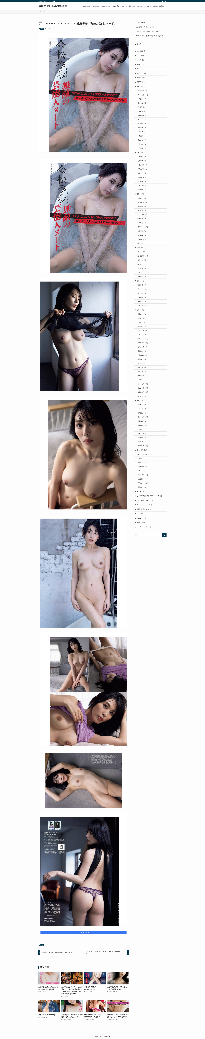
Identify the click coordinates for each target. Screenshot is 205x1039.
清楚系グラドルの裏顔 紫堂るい (147, 31)
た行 (140, 247)
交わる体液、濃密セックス (147, 500)
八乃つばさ (142, 466)
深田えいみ (143, 339)
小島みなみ (143, 185)
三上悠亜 (142, 441)
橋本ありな (143, 326)
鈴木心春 (142, 218)
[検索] (165, 1)
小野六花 (142, 148)
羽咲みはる (143, 388)
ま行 (140, 400)
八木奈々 (142, 471)
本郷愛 (141, 322)
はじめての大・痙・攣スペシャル (149, 496)
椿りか (141, 264)
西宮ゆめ (142, 285)
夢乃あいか (143, 483)
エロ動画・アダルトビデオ (145, 27)
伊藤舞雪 (142, 111)
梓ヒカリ (142, 140)
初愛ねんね (142, 355)
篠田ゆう (142, 223)
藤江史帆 (142, 363)
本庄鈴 (141, 318)
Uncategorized (144, 527)
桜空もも (142, 243)
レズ (140, 513)
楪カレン (142, 276)
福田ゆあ (142, 314)
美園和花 (142, 421)
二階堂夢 (142, 305)
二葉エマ (142, 334)
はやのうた (143, 392)
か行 (42, 28)
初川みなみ (143, 384)
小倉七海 (142, 144)
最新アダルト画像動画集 (52, 6)
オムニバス (142, 518)
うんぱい (142, 99)
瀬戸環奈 (142, 206)
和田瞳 (141, 458)
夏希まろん (142, 289)
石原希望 (142, 132)
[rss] (162, 1)
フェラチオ (142, 55)
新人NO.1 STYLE (144, 505)
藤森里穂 (142, 367)
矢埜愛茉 (142, 156)
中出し (141, 64)
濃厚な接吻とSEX (144, 509)
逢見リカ (142, 119)
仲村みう (142, 301)
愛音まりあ (143, 95)
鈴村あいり (142, 202)
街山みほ (142, 429)
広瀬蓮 (141, 380)
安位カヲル (143, 475)
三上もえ (142, 409)
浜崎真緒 (142, 371)
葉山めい (142, 359)
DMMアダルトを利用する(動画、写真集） (150, 36)
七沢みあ (142, 297)
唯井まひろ (142, 454)
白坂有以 (142, 231)
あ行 (140, 86)
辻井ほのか (143, 256)
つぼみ (141, 252)
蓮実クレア (142, 347)
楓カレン (142, 396)
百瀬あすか (142, 425)
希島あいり (143, 177)
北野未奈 (142, 161)
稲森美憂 (142, 123)
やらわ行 (142, 450)
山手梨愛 (142, 479)
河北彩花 (142, 189)
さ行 (140, 194)
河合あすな (142, 169)
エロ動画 (141, 51)
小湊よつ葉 (142, 165)
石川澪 (141, 107)
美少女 (141, 77)
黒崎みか (142, 181)
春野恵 (141, 375)
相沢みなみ (143, 115)
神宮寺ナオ (143, 227)
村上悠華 (142, 405)
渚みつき (142, 293)
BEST (141, 522)
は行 (140, 310)
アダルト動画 (140, 22)
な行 (140, 281)
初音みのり (142, 330)
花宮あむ (142, 351)
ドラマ (140, 60)
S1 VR (140, 491)
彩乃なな (142, 210)
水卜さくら (143, 433)
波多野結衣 (143, 343)
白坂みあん (142, 239)
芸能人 (141, 82)
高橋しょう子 (143, 272)
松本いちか (143, 417)
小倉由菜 (142, 136)
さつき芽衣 (143, 214)
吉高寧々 (142, 462)
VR (139, 69)
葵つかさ (142, 127)
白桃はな (142, 235)
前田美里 (142, 413)
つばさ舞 (142, 268)
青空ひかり (142, 90)
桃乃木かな (143, 446)
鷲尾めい (142, 487)
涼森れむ (142, 198)
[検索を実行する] (164, 535)
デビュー (142, 73)
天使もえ (142, 103)
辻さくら (142, 260)
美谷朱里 (142, 437)
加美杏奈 (142, 173)
